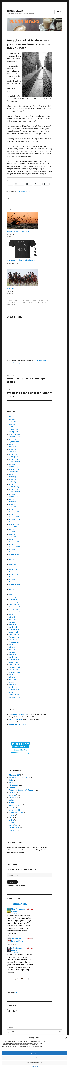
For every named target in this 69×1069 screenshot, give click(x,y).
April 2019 (12, 597)
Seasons (12, 822)
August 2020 (13, 557)
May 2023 (12, 479)
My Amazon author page (17, 724)
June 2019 (12, 592)
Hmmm (19, 302)
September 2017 (14, 642)
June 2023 (12, 477)
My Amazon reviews (16, 727)
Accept (34, 1053)
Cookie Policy (34, 1066)
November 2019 (14, 579)
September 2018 (14, 612)
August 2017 (13, 644)
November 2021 (14, 519)
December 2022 (14, 492)
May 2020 (12, 564)
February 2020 (14, 572)
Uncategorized (14, 827)
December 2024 (14, 434)
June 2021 (12, 532)
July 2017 (12, 647)
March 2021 (13, 539)
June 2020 (12, 562)
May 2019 (12, 594)
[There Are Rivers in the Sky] (9, 910)
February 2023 (14, 487)
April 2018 (12, 624)
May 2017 (12, 652)
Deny (34, 1058)
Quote (11, 817)
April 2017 (12, 654)
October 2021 (13, 522)
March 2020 (13, 569)
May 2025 (12, 422)
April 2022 (12, 507)
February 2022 (14, 512)
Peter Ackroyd (16, 943)
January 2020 (13, 574)
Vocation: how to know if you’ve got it (18, 231)
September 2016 (14, 672)
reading (9, 304)
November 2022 (14, 494)
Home (9, 1023)
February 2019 (14, 599)
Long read (12, 807)
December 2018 (14, 604)
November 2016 (14, 667)
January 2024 (13, 459)
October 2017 (13, 639)
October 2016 (13, 669)
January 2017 (13, 662)
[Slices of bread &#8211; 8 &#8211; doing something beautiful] (30, 249)
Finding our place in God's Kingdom (21, 790)
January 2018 (13, 632)
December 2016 (14, 664)
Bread (11, 782)
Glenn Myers (15, 10)
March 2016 (13, 687)
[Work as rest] (30, 277)
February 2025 (14, 429)
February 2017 (14, 659)
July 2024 (12, 444)
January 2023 (13, 489)
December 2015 (14, 694)
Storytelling (13, 825)
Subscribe (12, 882)
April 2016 (12, 684)
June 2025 (12, 419)
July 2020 (12, 559)
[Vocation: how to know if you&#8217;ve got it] (30, 220)
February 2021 (14, 542)
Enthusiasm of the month (18, 714)
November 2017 (14, 637)
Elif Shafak (15, 913)
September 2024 (14, 442)
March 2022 (13, 509)
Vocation (37, 302)
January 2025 (13, 432)
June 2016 (12, 679)
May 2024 (12, 449)
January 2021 (13, 544)
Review (11, 820)
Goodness (12, 795)
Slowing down (12, 1027)
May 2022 (12, 504)
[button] (66, 1038)
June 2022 (12, 502)
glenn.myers (13, 300)
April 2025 (12, 424)
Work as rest (10, 288)
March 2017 (13, 657)
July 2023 (12, 474)
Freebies (12, 792)
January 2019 (13, 602)
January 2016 (13, 692)
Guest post (12, 797)
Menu (58, 12)
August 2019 (13, 587)
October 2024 (13, 439)
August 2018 (13, 614)
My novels (10, 1032)
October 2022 (13, 497)
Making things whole (28, 302)
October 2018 (13, 609)
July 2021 (12, 529)
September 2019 (14, 584)
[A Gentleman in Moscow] (9, 949)
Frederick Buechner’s (23, 191)
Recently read (20, 904)
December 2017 (14, 634)
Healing (11, 800)
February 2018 (14, 629)
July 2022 (12, 499)
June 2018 (12, 619)
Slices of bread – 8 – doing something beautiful (20, 260)
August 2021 (13, 527)
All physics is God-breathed (18, 777)
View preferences (34, 1063)
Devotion (34, 300)
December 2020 (14, 547)
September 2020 (14, 554)
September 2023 (14, 469)
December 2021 (14, 517)
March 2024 (13, 454)
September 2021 (14, 524)
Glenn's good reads (15, 719)
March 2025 (13, 427)
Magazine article (15, 810)
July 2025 (12, 417)
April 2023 (12, 482)
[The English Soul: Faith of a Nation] (9, 940)
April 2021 (12, 537)
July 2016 (12, 677)
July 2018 (12, 617)
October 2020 (13, 552)
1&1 (15, 993)
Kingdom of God (14, 805)
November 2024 (14, 437)
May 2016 (12, 682)
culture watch (13, 785)
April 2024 (12, 452)
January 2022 (13, 514)
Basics (29, 300)
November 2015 (14, 697)
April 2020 (12, 567)
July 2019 (12, 589)
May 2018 (12, 622)
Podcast (11, 815)
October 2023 (13, 467)
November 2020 (14, 549)
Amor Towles (15, 952)
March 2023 (13, 484)
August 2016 (13, 674)
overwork (44, 302)
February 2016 (14, 689)
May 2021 (12, 534)
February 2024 (14, 457)
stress (13, 304)
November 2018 (14, 607)
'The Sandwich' (14, 775)
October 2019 (13, 582)
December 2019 (14, 577)
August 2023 (13, 472)
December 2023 (14, 462)
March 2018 (13, 627)
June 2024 (12, 447)
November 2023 (14, 464)
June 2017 (12, 649)
